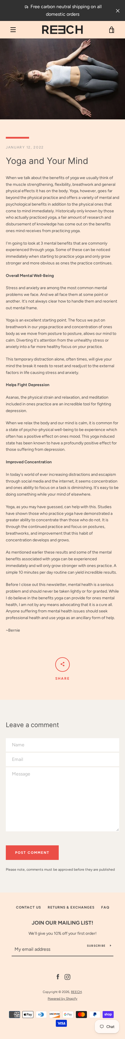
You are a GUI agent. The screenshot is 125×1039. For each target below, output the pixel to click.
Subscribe (96, 946)
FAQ (105, 907)
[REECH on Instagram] (67, 976)
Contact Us (28, 907)
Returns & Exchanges (71, 907)
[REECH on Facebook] (58, 976)
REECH (76, 992)
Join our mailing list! (62, 923)
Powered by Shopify (62, 998)
